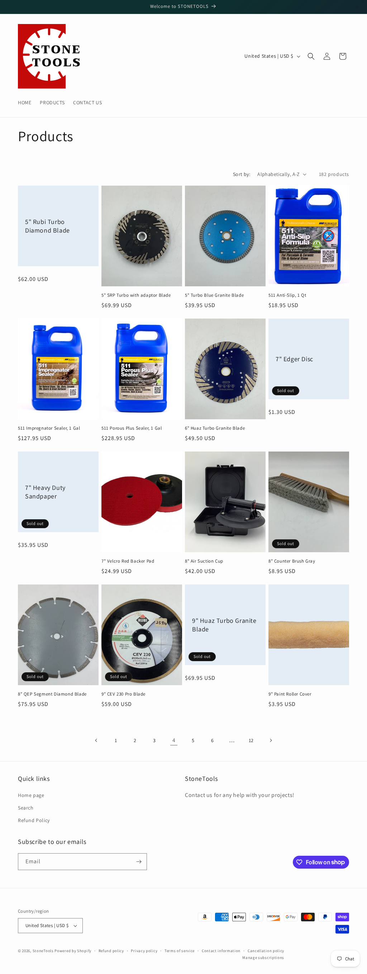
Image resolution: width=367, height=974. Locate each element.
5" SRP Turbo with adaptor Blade (136, 295)
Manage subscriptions (263, 957)
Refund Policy (34, 820)
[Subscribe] (139, 861)
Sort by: (241, 174)
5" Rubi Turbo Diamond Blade (47, 226)
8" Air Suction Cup (204, 561)
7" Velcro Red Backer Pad (127, 561)
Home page (31, 795)
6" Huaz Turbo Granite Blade (215, 428)
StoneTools (43, 950)
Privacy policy (144, 950)
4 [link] (174, 740)
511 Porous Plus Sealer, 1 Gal (131, 428)
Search (26, 807)
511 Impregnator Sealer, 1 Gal (49, 428)
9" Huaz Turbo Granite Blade (224, 624)
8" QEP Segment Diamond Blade (52, 694)
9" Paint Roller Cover (289, 694)
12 (251, 740)
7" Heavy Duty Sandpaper (45, 491)
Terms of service (180, 950)
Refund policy (111, 950)
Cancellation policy (266, 950)
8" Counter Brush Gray (291, 561)
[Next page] (270, 740)
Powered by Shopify (72, 950)
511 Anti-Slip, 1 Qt (287, 295)
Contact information (221, 950)
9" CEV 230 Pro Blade (123, 694)
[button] (311, 56)
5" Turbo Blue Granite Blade (214, 295)
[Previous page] (96, 740)
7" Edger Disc (294, 359)
